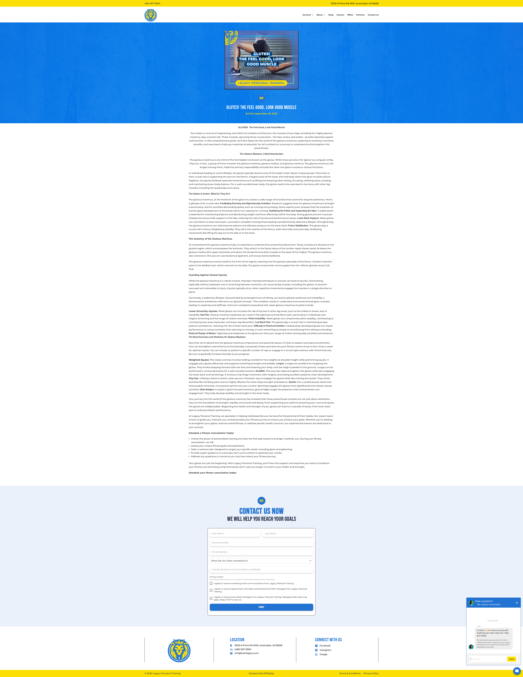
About (320, 15)
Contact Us (373, 15)
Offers (350, 15)
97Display (268, 673)
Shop (331, 15)
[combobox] (261, 561)
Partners (360, 15)
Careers (340, 15)
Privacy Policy (371, 673)
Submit (261, 607)
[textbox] (259, 561)
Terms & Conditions (350, 673)
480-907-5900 (152, 3)
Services (307, 15)
